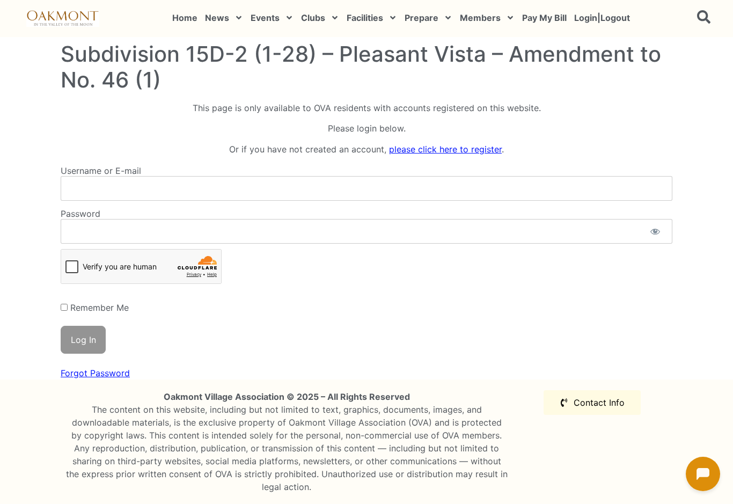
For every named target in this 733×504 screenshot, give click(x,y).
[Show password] (654, 231)
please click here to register (445, 149)
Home (184, 17)
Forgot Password (95, 373)
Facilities (365, 17)
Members (480, 17)
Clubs (313, 17)
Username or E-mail (101, 170)
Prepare (421, 17)
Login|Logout (602, 17)
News (217, 17)
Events (265, 17)
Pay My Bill (544, 17)
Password (80, 213)
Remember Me (98, 307)
